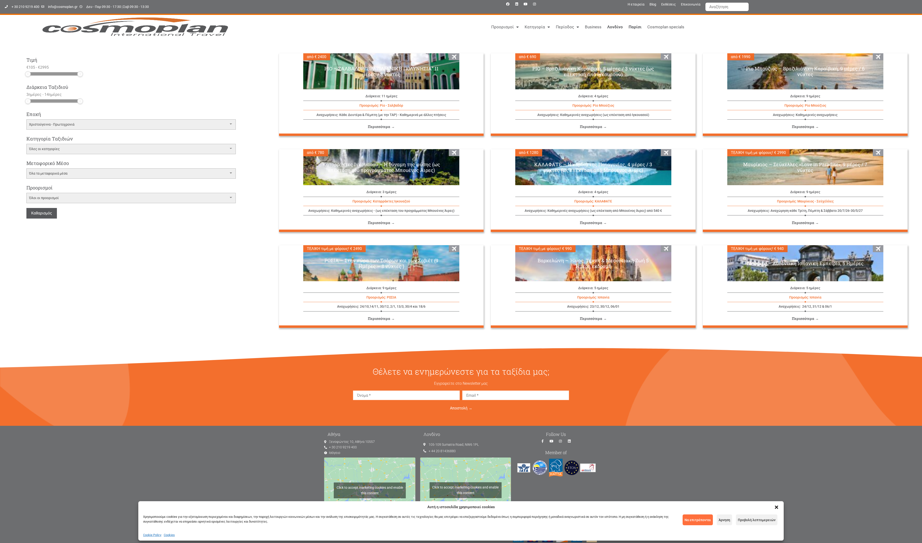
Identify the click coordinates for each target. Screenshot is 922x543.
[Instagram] (534, 4)
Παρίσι (635, 26)
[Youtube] (525, 4)
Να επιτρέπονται (698, 520)
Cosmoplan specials (665, 26)
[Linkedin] (516, 4)
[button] (776, 507)
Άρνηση (724, 520)
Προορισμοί (502, 26)
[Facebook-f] (542, 441)
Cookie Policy (152, 535)
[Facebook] (508, 4)
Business (593, 26)
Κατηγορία (535, 26)
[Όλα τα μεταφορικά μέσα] (131, 173)
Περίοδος (565, 26)
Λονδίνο (615, 26)
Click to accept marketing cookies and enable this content (370, 490)
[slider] (28, 74)
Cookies (169, 535)
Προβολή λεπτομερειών (757, 520)
